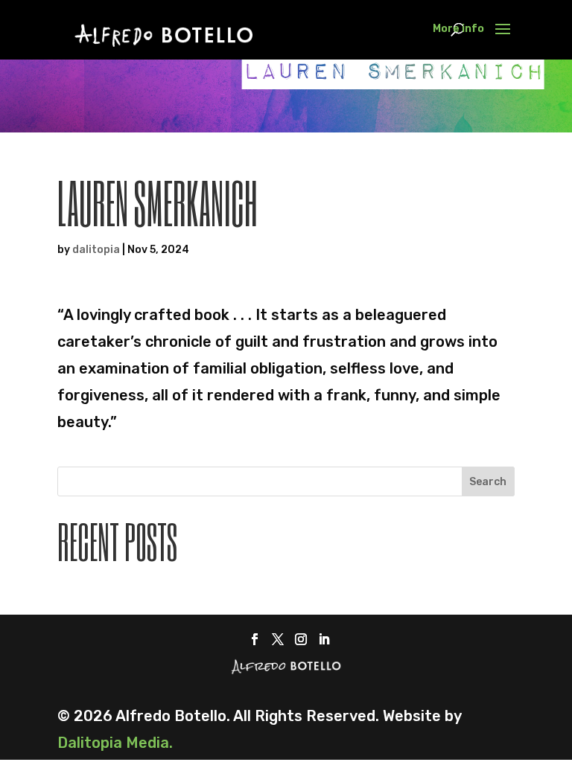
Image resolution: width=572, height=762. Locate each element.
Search (487, 482)
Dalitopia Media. (115, 743)
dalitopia (96, 249)
